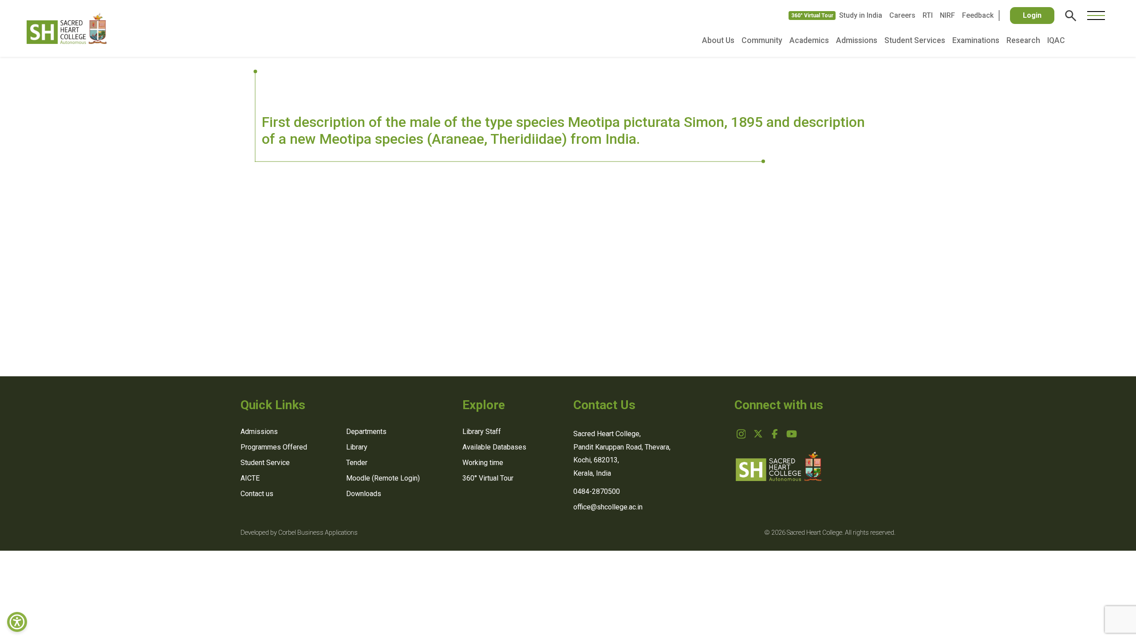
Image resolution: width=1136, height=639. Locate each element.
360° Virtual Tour (812, 15)
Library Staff (481, 431)
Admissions (856, 40)
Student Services (914, 40)
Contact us (257, 493)
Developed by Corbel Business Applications (299, 532)
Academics (809, 40)
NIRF (947, 15)
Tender (356, 462)
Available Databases (494, 447)
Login (1032, 15)
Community (762, 40)
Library (356, 447)
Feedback (978, 15)
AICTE (250, 478)
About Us (718, 40)
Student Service (265, 462)
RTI (928, 15)
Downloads (363, 493)
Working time (482, 462)
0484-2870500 (596, 491)
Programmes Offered (274, 447)
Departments (366, 431)
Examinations (975, 40)
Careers (902, 15)
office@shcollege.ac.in (608, 507)
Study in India (860, 15)
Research (1023, 40)
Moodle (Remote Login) (383, 478)
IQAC (1056, 40)
